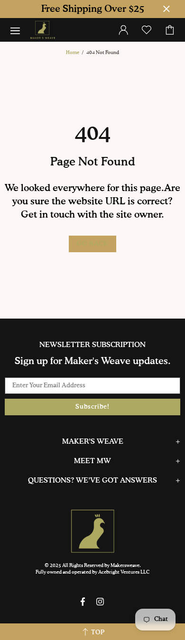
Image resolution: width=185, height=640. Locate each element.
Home (72, 52)
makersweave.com (42, 30)
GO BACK (92, 244)
